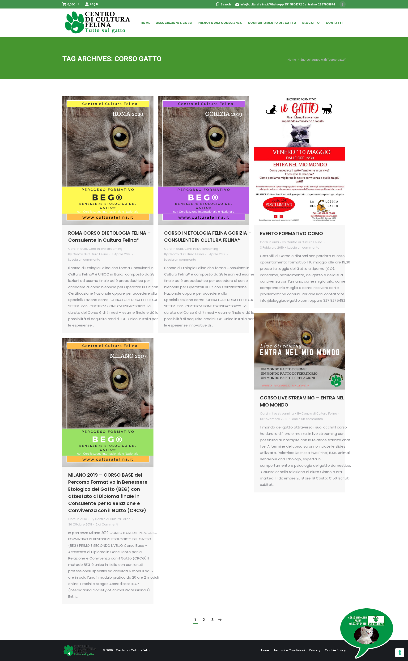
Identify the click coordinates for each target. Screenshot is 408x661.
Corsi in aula (77, 248)
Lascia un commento (84, 259)
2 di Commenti (107, 524)
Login (94, 4)
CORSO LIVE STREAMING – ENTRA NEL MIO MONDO (302, 401)
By (88, 254)
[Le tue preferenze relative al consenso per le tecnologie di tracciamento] (399, 652)
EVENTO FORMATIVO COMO (291, 233)
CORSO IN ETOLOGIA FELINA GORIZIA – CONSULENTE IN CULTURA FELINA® (208, 236)
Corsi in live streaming (105, 248)
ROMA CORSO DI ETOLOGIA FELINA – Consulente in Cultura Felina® (109, 236)
